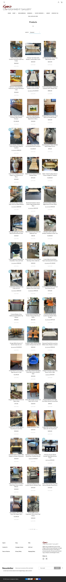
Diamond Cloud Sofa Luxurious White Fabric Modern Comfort (50, 343)
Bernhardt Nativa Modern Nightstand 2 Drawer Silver (50, 203)
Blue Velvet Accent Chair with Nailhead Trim (33, 232)
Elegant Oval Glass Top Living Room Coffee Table (50, 371)
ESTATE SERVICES (39, 13)
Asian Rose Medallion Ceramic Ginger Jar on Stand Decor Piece (16, 175)
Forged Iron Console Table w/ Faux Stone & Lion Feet (16, 427)
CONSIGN (29, 13)
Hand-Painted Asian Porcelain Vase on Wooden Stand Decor (49, 484)
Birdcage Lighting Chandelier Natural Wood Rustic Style (16, 232)
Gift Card (30, 547)
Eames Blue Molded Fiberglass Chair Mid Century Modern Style (33, 372)
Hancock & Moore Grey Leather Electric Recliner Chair (33, 484)
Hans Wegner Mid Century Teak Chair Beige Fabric (16, 513)
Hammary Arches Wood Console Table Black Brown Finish (50, 456)
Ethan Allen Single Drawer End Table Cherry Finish (33, 400)
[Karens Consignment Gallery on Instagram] (47, 559)
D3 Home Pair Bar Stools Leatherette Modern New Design (50, 315)
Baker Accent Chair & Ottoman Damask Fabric (33, 174)
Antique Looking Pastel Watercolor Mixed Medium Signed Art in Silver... (33, 117)
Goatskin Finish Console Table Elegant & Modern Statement (16, 455)
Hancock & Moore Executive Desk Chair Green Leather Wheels (16, 485)
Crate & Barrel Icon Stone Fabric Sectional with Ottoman (50, 260)
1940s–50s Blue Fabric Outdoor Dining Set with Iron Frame (16, 59)
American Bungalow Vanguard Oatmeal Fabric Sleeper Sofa (50, 87)
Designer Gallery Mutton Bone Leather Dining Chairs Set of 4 (33, 343)
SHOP (14, 13)
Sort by (27, 32)
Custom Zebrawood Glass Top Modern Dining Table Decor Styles (33, 315)
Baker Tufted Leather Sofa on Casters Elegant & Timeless (49, 174)
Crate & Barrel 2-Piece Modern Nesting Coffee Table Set (33, 260)
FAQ (29, 542)
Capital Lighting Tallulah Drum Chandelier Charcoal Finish (16, 260)
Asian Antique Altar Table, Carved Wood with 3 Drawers (33, 145)
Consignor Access (19, 547)
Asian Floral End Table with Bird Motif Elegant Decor (50, 145)
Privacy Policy (18, 551)
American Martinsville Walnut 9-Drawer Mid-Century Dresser (16, 117)
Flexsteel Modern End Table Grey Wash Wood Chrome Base (50, 400)
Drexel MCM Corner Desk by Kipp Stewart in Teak (16, 371)
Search (3, 542)
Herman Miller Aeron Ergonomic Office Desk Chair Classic (33, 514)
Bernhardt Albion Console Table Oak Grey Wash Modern (16, 203)
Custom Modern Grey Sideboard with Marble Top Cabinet (16, 315)
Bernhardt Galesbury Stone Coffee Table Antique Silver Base (33, 204)
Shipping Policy (31, 551)
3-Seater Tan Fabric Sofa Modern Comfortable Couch (33, 58)
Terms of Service (6, 551)
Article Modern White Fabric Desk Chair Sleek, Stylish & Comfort (16, 146)
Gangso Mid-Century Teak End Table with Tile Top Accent (50, 427)
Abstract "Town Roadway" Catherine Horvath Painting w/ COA (16, 88)
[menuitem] (9, 13)
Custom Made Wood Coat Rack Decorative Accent (50, 287)
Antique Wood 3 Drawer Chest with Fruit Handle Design (50, 116)
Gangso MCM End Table (33, 427)
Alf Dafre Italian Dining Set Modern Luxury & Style (33, 87)
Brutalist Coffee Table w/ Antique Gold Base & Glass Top (50, 232)
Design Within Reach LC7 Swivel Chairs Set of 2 (16, 343)
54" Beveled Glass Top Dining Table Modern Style (50, 58)
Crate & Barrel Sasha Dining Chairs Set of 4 (16, 287)
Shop (16, 542)
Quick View (16, 66)
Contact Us (4, 547)
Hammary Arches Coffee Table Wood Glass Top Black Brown (33, 455)
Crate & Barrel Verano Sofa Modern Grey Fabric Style (33, 287)
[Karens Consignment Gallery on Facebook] (43, 559)
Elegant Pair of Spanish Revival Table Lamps (16, 400)
